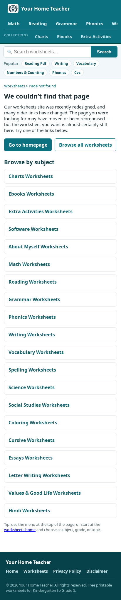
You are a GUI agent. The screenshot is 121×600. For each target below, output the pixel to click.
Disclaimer (96, 571)
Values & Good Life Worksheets (45, 493)
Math (14, 23)
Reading (37, 23)
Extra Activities (96, 36)
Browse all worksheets (85, 145)
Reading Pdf (35, 63)
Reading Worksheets (33, 282)
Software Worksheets (33, 229)
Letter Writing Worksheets (39, 475)
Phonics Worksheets (32, 317)
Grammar (66, 23)
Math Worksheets (29, 264)
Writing (61, 63)
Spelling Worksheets (32, 370)
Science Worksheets (32, 387)
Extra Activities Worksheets (41, 211)
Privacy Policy (67, 571)
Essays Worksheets (31, 458)
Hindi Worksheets (29, 510)
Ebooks (64, 36)
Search (104, 51)
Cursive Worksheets (32, 440)
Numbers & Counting (25, 72)
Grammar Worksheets (34, 299)
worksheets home (20, 529)
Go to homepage (28, 145)
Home (12, 571)
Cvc (77, 72)
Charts (41, 36)
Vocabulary (86, 63)
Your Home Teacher (45, 8)
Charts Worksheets (31, 176)
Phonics (94, 23)
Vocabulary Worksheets (36, 352)
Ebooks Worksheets (31, 194)
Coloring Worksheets (33, 422)
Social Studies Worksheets (39, 405)
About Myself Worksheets (38, 246)
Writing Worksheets (32, 334)
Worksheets (14, 86)
